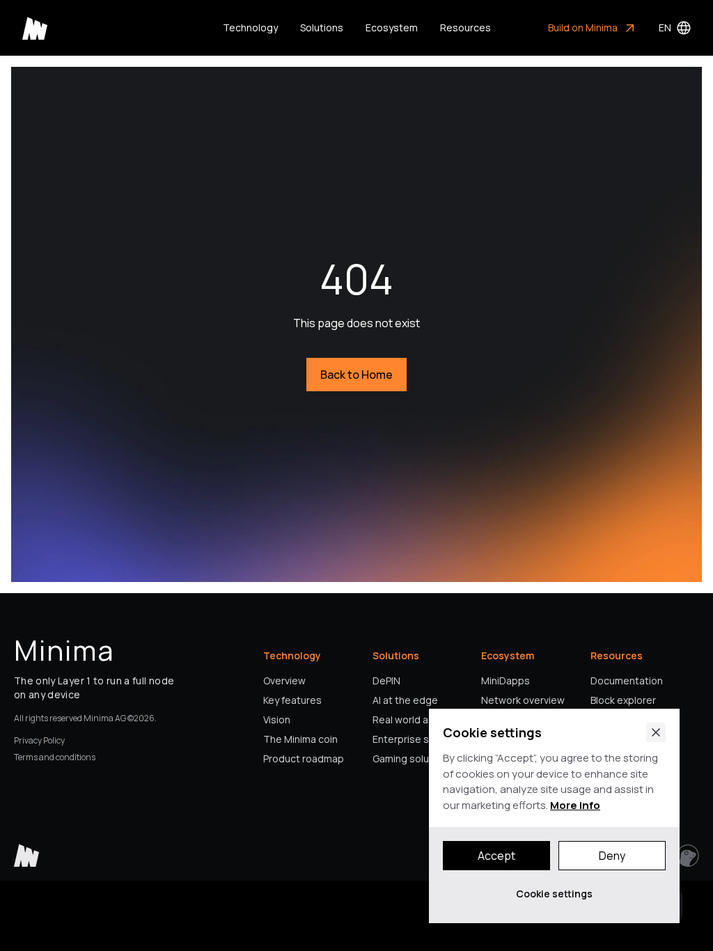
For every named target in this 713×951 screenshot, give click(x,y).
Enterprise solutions (420, 739)
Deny (612, 855)
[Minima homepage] (35, 28)
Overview (284, 680)
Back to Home (356, 374)
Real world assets (414, 719)
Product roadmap (303, 758)
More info (575, 805)
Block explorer (623, 700)
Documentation (626, 680)
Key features (292, 700)
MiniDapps (505, 680)
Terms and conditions (54, 757)
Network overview (523, 700)
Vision (276, 719)
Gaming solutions (413, 758)
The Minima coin (300, 739)
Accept (496, 855)
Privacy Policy (39, 740)
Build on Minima (583, 27)
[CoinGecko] (688, 855)
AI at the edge (405, 700)
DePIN (386, 680)
